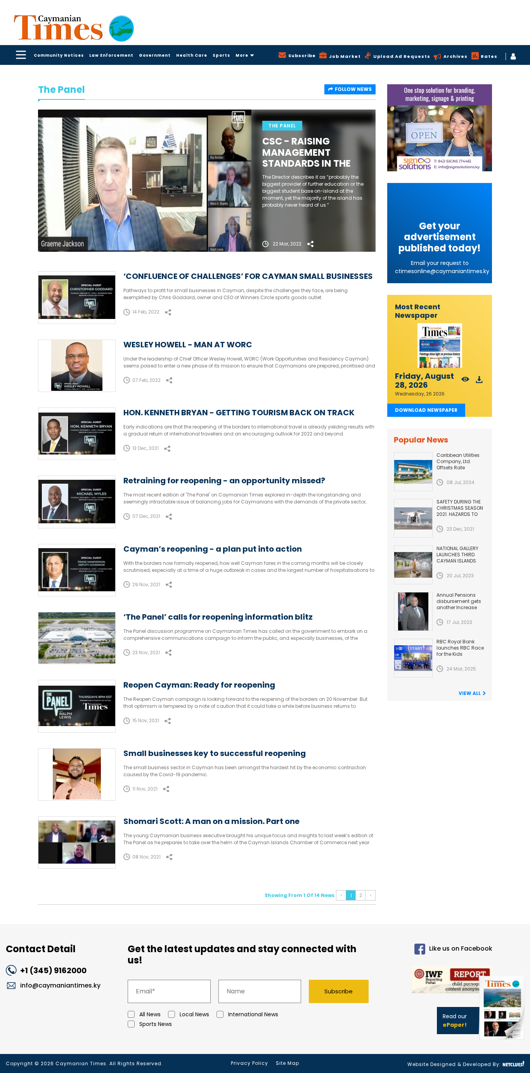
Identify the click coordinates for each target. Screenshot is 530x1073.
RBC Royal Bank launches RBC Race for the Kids (460, 647)
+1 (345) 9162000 (53, 970)
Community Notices (59, 55)
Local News (194, 1014)
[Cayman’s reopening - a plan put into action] (76, 570)
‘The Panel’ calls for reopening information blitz (218, 616)
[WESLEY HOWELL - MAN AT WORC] (76, 366)
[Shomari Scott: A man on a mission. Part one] (76, 842)
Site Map (287, 1063)
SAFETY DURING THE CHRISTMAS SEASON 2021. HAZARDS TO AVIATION (459, 511)
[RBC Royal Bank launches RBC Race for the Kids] (413, 658)
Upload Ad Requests (401, 56)
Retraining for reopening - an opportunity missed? (224, 480)
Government (155, 55)
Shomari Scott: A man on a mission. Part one (211, 821)
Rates (489, 56)
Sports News (155, 1024)
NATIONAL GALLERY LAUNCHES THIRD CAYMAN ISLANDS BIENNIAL (457, 557)
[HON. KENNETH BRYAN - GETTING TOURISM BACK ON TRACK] (76, 434)
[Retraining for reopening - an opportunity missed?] (76, 502)
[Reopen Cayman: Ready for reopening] (76, 706)
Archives (455, 56)
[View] (465, 381)
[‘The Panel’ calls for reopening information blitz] (76, 638)
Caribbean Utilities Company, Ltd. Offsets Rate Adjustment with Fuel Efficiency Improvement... (460, 470)
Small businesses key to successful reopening (214, 753)
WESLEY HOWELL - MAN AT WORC (187, 344)
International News (253, 1014)
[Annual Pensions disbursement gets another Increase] (413, 611)
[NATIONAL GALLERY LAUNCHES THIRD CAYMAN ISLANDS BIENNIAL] (413, 565)
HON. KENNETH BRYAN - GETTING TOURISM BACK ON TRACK (239, 412)
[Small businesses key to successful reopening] (76, 774)
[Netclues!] (513, 1064)
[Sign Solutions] (439, 127)
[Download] (479, 381)
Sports (221, 55)
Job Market (345, 56)
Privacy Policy (249, 1063)
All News (150, 1014)
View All (470, 693)
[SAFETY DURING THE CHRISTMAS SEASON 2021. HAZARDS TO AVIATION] (413, 518)
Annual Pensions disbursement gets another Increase (458, 601)
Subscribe (338, 991)
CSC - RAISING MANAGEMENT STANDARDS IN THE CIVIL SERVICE (306, 158)
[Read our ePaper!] (503, 1041)
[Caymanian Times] (74, 27)
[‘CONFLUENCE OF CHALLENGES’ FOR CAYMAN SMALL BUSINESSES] (76, 297)
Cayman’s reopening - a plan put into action (212, 548)
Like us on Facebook (460, 948)
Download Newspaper (426, 410)
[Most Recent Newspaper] (439, 345)
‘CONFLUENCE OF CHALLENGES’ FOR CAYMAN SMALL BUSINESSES (248, 276)
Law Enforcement (111, 55)
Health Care (191, 55)
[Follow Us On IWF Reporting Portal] (437, 981)
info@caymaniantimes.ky (60, 985)
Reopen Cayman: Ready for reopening (199, 684)
